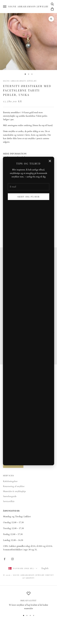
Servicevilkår (8, 501)
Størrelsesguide (9, 496)
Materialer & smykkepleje (14, 491)
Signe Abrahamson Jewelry (20, 81)
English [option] (44, 568)
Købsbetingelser (10, 481)
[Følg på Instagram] (12, 558)
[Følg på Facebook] (4, 558)
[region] (28, 601)
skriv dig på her (28, 196)
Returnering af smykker (13, 486)
